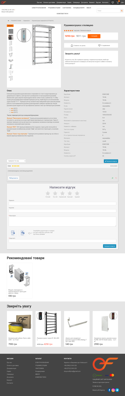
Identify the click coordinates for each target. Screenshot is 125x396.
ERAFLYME (105, 94)
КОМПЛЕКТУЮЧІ (62, 13)
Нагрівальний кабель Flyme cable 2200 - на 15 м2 (19, 339)
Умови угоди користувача (101, 382)
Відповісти (14, 178)
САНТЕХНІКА (66, 8)
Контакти (105, 2)
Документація (61, 2)
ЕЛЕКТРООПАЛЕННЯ (39, 8)
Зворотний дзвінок (7, 11)
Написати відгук (85, 30)
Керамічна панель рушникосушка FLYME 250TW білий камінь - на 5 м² (105, 339)
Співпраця (76, 2)
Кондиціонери (78, 8)
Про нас (39, 2)
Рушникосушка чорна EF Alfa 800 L (48, 339)
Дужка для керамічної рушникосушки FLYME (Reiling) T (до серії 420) (76, 339)
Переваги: (11, 200)
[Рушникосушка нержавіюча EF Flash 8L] (10, 31)
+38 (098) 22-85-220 (7, 10)
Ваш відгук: (13, 215)
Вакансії (92, 2)
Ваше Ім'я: (12, 238)
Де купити (84, 2)
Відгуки (98, 2)
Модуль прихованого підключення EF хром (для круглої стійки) (17, 291)
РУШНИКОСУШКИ (54, 8)
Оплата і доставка (49, 2)
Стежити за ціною (79, 45)
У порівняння (105, 45)
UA (122, 2)
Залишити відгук (109, 246)
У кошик (94, 36)
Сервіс (69, 2)
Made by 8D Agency (99, 390)
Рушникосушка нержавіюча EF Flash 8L (43, 20)
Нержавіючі (26, 20)
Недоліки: (11, 207)
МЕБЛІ (89, 8)
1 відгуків (76, 30)
